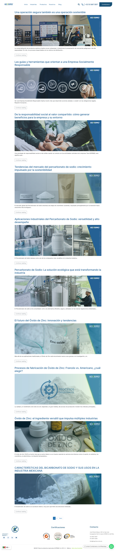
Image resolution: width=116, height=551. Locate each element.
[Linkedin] (12, 537)
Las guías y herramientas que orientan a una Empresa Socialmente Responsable (54, 63)
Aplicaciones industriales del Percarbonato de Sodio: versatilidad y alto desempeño (57, 221)
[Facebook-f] (4, 537)
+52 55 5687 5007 (91, 4)
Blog (59, 4)
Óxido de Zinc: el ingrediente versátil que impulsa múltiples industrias (56, 418)
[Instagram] (8, 537)
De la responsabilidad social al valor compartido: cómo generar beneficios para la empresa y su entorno (52, 116)
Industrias (33, 4)
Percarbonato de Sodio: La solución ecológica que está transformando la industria (58, 271)
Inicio (26, 4)
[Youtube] (16, 537)
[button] (78, 4)
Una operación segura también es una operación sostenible (50, 12)
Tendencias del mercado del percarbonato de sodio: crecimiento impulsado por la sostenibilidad (53, 168)
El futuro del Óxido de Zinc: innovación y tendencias (45, 320)
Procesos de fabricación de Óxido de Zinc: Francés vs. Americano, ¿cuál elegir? (57, 369)
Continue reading (21, 55)
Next (60, 518)
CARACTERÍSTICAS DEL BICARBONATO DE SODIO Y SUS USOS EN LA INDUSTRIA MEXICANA (57, 469)
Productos (43, 4)
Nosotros (52, 4)
